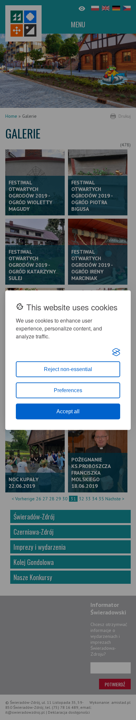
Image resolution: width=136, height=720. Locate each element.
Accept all (68, 411)
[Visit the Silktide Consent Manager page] (116, 352)
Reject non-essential (68, 369)
